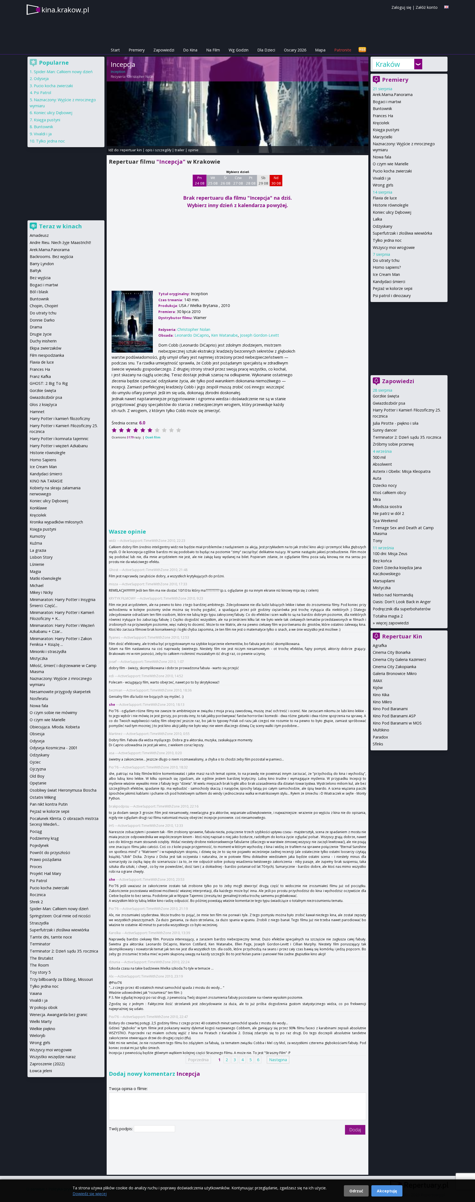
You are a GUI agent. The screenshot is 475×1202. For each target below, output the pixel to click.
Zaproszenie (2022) (47, 1063)
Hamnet (37, 411)
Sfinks (378, 744)
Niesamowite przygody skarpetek (60, 691)
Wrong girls (383, 185)
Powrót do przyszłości (50, 852)
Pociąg (36, 831)
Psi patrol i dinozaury (392, 295)
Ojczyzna (38, 769)
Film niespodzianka (47, 355)
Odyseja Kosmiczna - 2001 (54, 747)
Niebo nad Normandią (393, 594)
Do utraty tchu (386, 260)
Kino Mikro (382, 701)
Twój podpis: (121, 1128)
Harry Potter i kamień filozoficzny (60, 418)
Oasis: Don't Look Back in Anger (402, 601)
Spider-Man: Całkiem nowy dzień (63, 71)
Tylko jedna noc (387, 240)
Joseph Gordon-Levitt (259, 335)
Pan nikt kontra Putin (49, 804)
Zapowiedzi (163, 50)
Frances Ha (383, 115)
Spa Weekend (385, 520)
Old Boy (37, 776)
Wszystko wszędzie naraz (53, 1056)
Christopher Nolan (140, 76)
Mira (377, 499)
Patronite (342, 50)
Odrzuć (356, 1190)
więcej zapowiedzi (392, 622)
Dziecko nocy (385, 485)
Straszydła (39, 923)
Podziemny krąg (44, 838)
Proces (36, 866)
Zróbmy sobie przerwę (393, 444)
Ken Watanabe (224, 335)
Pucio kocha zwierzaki (392, 171)
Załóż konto (427, 7)
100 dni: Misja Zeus (390, 553)
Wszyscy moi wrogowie (394, 247)
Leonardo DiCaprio (192, 335)
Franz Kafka (40, 376)
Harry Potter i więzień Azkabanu (59, 445)
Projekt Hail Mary (45, 873)
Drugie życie (41, 334)
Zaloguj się (401, 7)
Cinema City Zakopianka (394, 666)
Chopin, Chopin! (44, 305)
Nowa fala (382, 157)
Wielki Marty (41, 1021)
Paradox (380, 737)
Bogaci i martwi (387, 101)
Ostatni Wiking (43, 797)
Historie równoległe (390, 205)
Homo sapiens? (387, 267)
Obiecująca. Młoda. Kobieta (55, 726)
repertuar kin (131, 149)
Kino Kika (381, 694)
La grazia (38, 550)
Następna (278, 1059)
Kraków (387, 64)
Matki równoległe (45, 578)
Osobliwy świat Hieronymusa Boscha (63, 790)
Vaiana (36, 993)
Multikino (381, 729)
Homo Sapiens (43, 459)
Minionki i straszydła (48, 651)
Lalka (377, 219)
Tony (377, 540)
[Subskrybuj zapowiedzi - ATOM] (362, 50)
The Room (39, 965)
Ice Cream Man (386, 274)
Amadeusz (39, 235)
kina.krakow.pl (65, 10)
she (112, 704)
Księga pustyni (386, 129)
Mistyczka (382, 587)
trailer (179, 149)
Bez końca (382, 560)
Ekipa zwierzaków (45, 348)
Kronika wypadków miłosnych (56, 522)
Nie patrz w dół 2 (388, 513)
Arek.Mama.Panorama (393, 94)
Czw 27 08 (238, 180)
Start (115, 50)
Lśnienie (37, 564)
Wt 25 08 (213, 180)
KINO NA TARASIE (46, 481)
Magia (35, 571)
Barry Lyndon (42, 263)
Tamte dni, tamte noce (51, 937)
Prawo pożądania (45, 859)
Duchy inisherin (43, 341)
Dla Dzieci (266, 50)
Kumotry (37, 536)
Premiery (137, 50)
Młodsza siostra (387, 506)
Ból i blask (39, 291)
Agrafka (380, 645)
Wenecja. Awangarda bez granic (58, 1014)
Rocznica (38, 894)
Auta (377, 478)
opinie (193, 149)
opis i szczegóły (158, 149)
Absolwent (382, 464)
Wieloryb (37, 1035)
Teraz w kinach (60, 226)
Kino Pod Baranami (390, 708)
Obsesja (37, 733)
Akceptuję (387, 1190)
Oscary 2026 (295, 50)
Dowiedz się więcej (90, 1193)
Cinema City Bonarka (391, 652)
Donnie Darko (42, 320)
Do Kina (190, 50)
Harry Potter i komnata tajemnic (59, 438)
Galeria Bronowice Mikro (395, 673)
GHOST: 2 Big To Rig (49, 383)
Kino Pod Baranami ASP (394, 715)
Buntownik (382, 108)
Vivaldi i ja (382, 178)
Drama (36, 327)
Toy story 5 (40, 972)
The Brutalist (41, 958)
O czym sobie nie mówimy (53, 712)
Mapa (320, 50)
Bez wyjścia (40, 277)
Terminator (40, 943)
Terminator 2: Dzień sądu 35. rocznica (407, 437)
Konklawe (38, 508)
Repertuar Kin (402, 636)
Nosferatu (39, 698)
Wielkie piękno (42, 1028)
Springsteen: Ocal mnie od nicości (60, 915)
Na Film (213, 50)
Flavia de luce (385, 198)
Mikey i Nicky (41, 592)
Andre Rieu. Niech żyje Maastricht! (60, 242)
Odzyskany (382, 226)
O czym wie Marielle (390, 163)
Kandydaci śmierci (389, 281)
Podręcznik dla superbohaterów (401, 608)
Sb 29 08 (263, 180)
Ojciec (35, 762)
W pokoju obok (43, 1007)
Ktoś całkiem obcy (389, 492)
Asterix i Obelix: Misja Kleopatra (401, 471)
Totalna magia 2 (388, 616)
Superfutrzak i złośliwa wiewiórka (402, 233)
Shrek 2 (36, 901)
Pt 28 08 (251, 180)
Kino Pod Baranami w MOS (397, 723)
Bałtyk (35, 270)
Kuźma (36, 543)
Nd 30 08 (276, 180)
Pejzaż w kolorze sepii (392, 288)
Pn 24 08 (200, 180)
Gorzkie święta (386, 396)
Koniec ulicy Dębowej (392, 212)
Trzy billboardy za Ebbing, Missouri (61, 979)
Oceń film (152, 437)
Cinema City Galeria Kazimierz (399, 659)
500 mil (379, 457)
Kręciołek (381, 122)
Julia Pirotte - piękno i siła (395, 423)
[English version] (446, 7)
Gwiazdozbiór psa (389, 403)
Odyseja (41, 78)
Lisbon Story (41, 557)
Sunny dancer (385, 430)
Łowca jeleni (41, 1070)
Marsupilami (384, 580)
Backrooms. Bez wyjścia (51, 256)
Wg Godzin (238, 50)
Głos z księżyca (43, 404)
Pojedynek (39, 845)
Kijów (378, 687)
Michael (36, 585)
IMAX (377, 680)
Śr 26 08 (225, 180)
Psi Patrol (42, 92)
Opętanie (38, 783)
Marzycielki (382, 136)
